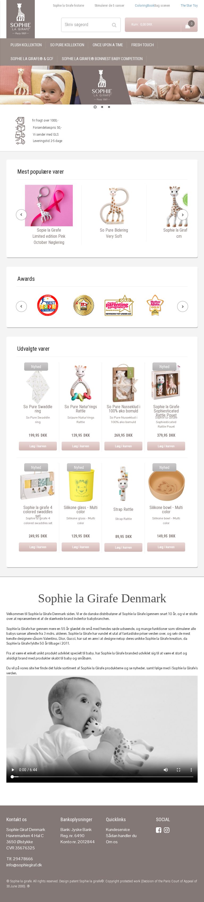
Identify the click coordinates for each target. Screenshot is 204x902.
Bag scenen (162, 5)
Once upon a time (108, 45)
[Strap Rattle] (123, 484)
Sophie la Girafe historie (68, 5)
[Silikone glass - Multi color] (81, 484)
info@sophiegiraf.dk (24, 865)
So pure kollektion (67, 45)
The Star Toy (189, 5)
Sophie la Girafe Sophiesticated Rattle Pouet (166, 411)
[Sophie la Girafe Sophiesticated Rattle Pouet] (166, 383)
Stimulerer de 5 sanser (109, 5)
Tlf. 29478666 (19, 859)
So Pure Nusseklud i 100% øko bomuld (123, 409)
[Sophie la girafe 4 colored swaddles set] (38, 484)
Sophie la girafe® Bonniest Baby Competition (102, 58)
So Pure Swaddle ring (37, 409)
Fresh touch (142, 45)
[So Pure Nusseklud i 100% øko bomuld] (123, 383)
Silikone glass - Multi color (80, 510)
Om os (112, 842)
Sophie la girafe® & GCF (32, 58)
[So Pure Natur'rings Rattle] (81, 383)
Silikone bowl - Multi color (166, 510)
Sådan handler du (121, 835)
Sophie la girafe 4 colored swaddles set (38, 512)
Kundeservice (118, 829)
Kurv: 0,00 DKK (141, 24)
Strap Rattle (123, 509)
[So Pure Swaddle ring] (38, 383)
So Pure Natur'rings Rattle (81, 409)
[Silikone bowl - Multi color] (166, 484)
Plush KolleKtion (26, 45)
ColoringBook (144, 5)
